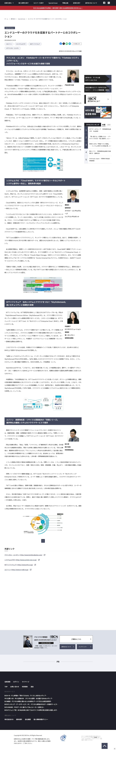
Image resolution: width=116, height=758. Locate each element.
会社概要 (28, 719)
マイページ (25, 682)
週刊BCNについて (91, 3)
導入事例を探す (23, 3)
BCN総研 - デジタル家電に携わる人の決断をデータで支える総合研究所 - (28, 701)
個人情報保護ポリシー (41, 719)
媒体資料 (19, 719)
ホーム (6, 19)
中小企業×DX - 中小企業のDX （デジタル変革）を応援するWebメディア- (29, 698)
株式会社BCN (9, 719)
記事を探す (76, 3)
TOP (6, 687)
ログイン (16, 682)
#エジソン (9, 44)
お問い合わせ (14, 687)
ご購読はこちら (76, 639)
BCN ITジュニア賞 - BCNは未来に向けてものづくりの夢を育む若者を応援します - (31, 710)
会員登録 (7, 682)
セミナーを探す (39, 3)
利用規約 (25, 687)
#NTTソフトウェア (35, 44)
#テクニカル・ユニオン (12, 48)
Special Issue (53, 3)
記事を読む (8, 3)
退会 (32, 687)
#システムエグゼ (20, 44)
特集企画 (65, 3)
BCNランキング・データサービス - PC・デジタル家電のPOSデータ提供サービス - (31, 704)
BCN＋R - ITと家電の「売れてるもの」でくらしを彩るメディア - (26, 695)
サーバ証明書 (94, 737)
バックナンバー (83, 647)
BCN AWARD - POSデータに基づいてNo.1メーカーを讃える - (24, 707)
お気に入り (77, 43)
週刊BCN (13, 19)
